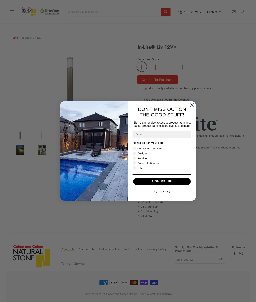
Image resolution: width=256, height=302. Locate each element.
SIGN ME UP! (162, 181)
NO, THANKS (162, 192)
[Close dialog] (192, 105)
